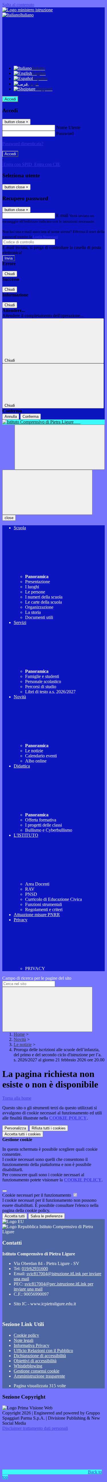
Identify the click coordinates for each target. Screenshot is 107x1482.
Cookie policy (26, 1335)
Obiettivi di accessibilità (35, 1360)
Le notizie (23, 1044)
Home (19, 1034)
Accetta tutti (23, 1134)
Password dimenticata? (22, 143)
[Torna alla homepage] (53, 422)
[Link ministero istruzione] (27, 9)
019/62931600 (35, 1268)
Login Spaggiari (45, 237)
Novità (20, 1039)
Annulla (11, 416)
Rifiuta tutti (49, 1128)
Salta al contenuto (18, 4)
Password (65, 133)
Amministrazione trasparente (39, 1376)
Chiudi (10, 274)
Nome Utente (68, 127)
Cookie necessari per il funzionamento (37, 1195)
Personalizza (15, 1128)
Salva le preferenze (46, 1216)
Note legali (23, 1340)
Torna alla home (16, 1098)
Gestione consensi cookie (36, 1371)
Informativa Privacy (31, 1345)
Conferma (31, 416)
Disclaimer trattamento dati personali (35, 1428)
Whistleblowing (28, 1365)
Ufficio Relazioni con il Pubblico (43, 1350)
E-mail (62, 215)
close (9, 518)
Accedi (10, 99)
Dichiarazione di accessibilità (40, 1355)
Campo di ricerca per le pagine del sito (36, 978)
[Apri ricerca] (60, 447)
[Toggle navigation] (47, 492)
